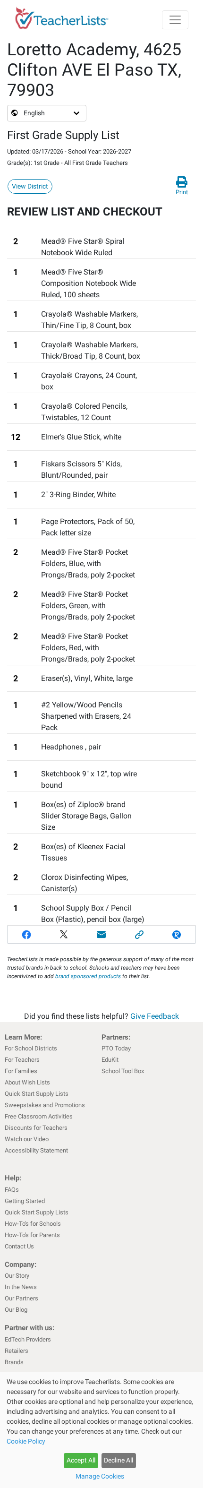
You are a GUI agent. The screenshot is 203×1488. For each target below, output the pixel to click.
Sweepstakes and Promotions (45, 1105)
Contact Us (19, 1246)
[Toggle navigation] (175, 19)
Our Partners (21, 1298)
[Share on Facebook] (26, 934)
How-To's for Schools (33, 1223)
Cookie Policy (26, 1441)
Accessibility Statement (36, 1150)
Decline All (118, 1460)
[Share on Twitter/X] (64, 934)
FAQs (12, 1189)
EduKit (110, 1059)
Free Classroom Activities (39, 1116)
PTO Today (116, 1048)
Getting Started (25, 1200)
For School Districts (31, 1048)
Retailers (16, 1350)
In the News (21, 1286)
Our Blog (16, 1309)
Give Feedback (154, 1016)
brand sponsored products (88, 976)
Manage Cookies (100, 1476)
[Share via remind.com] (176, 934)
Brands (14, 1362)
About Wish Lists (27, 1082)
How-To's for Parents (32, 1235)
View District (30, 186)
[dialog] (101, 1430)
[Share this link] (139, 934)
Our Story (17, 1275)
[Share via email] (101, 934)
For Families (21, 1071)
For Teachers (22, 1059)
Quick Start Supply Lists (36, 1093)
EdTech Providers (28, 1339)
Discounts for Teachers (36, 1127)
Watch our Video (27, 1139)
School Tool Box (123, 1071)
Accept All (81, 1460)
